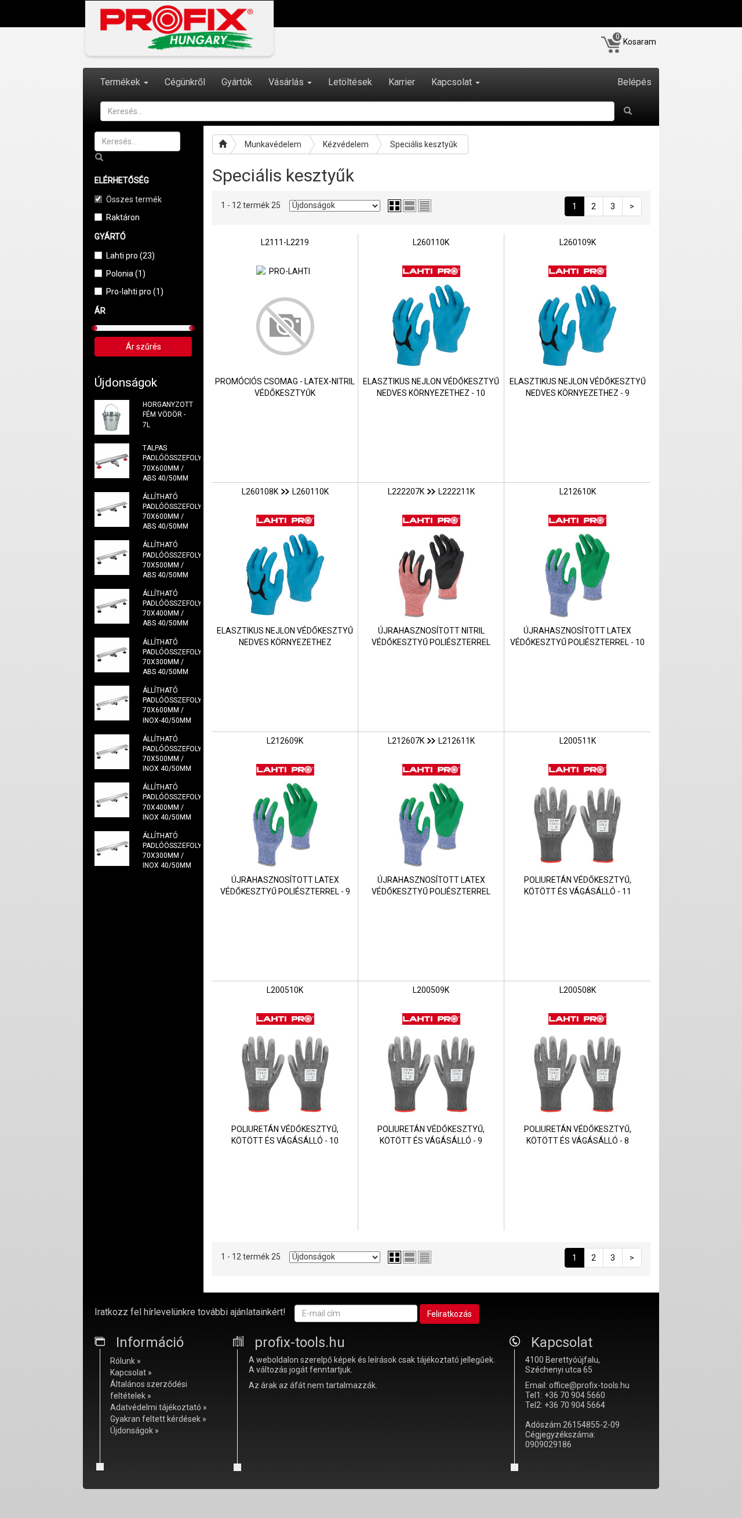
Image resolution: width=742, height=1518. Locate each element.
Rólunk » (125, 1361)
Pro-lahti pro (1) (134, 291)
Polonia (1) (126, 273)
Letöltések (350, 82)
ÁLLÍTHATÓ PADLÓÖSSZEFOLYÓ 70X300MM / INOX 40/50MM (167, 850)
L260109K (577, 242)
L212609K (285, 740)
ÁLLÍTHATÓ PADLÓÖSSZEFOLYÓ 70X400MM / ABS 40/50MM (167, 608)
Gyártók (236, 82)
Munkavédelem (273, 144)
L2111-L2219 (285, 242)
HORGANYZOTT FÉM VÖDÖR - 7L (167, 414)
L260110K (431, 242)
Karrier (401, 82)
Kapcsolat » (131, 1372)
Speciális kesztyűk (423, 144)
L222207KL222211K (431, 491)
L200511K (577, 740)
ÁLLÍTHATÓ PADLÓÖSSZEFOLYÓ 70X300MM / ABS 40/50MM (167, 657)
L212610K (577, 491)
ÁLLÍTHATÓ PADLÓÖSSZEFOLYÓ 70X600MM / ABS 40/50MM (167, 511)
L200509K (431, 990)
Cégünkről (185, 82)
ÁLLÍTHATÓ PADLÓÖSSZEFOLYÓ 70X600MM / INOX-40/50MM (167, 705)
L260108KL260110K (285, 491)
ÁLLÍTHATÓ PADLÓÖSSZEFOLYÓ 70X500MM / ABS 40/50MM (167, 559)
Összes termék (134, 199)
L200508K (577, 990)
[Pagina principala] (221, 144)
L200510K (285, 990)
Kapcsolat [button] (452, 82)
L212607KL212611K (431, 740)
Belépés (634, 82)
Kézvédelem (346, 144)
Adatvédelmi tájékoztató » (158, 1407)
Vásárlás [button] (287, 82)
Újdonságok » (134, 1430)
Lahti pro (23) (130, 255)
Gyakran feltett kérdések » (158, 1419)
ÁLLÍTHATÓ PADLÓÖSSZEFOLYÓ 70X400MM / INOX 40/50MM (167, 802)
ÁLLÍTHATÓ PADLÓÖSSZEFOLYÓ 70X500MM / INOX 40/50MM (167, 754)
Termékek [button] (121, 82)
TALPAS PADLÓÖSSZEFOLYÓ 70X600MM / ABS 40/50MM (167, 463)
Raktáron (123, 217)
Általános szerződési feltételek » (148, 1389)
